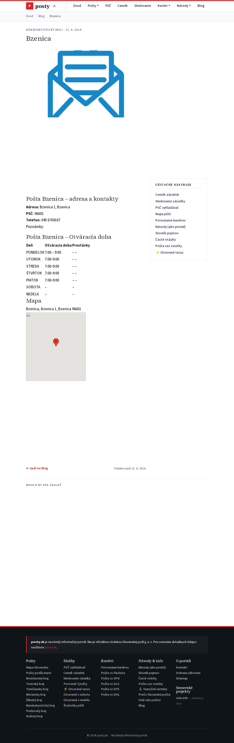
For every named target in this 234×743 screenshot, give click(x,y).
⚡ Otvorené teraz (169, 252)
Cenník (122, 5)
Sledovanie (142, 5)
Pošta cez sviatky (168, 245)
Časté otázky (165, 239)
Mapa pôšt (163, 214)
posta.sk (50, 647)
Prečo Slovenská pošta (154, 694)
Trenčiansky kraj (37, 689)
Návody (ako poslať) (170, 226)
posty (42, 6)
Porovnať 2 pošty (75, 683)
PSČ (108, 5)
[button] (56, 342)
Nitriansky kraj (35, 694)
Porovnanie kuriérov (170, 220)
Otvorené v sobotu (77, 694)
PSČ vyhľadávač (167, 207)
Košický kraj (34, 716)
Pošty (92, 5)
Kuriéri (163, 5)
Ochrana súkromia (188, 673)
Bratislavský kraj (37, 678)
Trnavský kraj (35, 683)
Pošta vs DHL (110, 694)
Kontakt (181, 667)
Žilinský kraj (34, 700)
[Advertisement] (86, 156)
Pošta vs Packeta (113, 673)
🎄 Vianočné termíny (152, 689)
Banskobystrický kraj (40, 705)
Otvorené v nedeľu (77, 700)
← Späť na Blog (37, 468)
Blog (201, 5)
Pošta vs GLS (110, 683)
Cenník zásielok (167, 194)
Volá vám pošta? (149, 700)
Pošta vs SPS (110, 689)
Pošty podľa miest (38, 673)
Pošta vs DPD (110, 678)
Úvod (77, 5)
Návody (182, 5)
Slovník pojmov (166, 233)
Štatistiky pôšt (74, 705)
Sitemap (182, 678)
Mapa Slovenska (37, 667)
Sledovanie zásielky (170, 201)
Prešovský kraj (36, 711)
